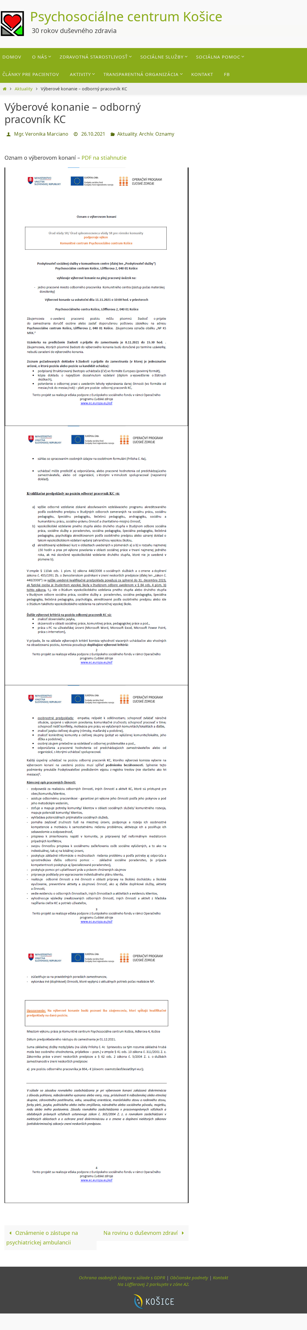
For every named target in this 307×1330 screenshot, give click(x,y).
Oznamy (164, 133)
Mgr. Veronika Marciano (41, 133)
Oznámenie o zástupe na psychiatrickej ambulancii (42, 1236)
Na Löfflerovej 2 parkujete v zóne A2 (153, 1282)
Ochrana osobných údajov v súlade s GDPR (122, 1276)
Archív (146, 133)
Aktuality (23, 89)
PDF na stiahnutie (104, 155)
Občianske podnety (189, 1276)
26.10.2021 (93, 133)
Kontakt (220, 1276)
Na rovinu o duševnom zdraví (141, 1231)
